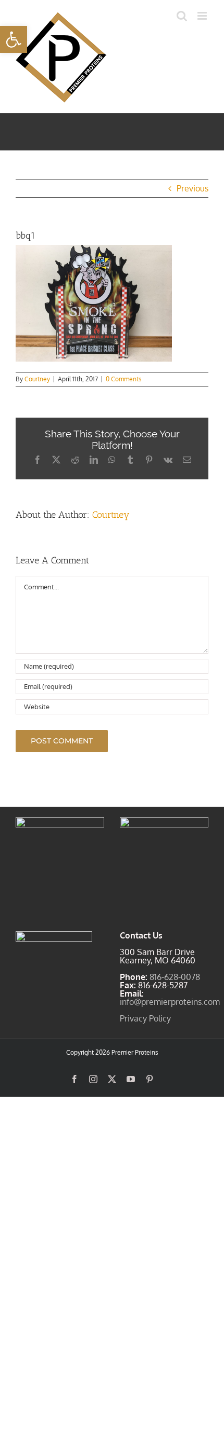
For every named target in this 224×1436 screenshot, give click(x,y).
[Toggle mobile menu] (202, 15)
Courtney (37, 379)
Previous (192, 188)
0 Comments (124, 379)
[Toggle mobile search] (182, 15)
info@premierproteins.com (170, 1002)
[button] (13, 39)
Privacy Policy (145, 1018)
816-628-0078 (175, 977)
